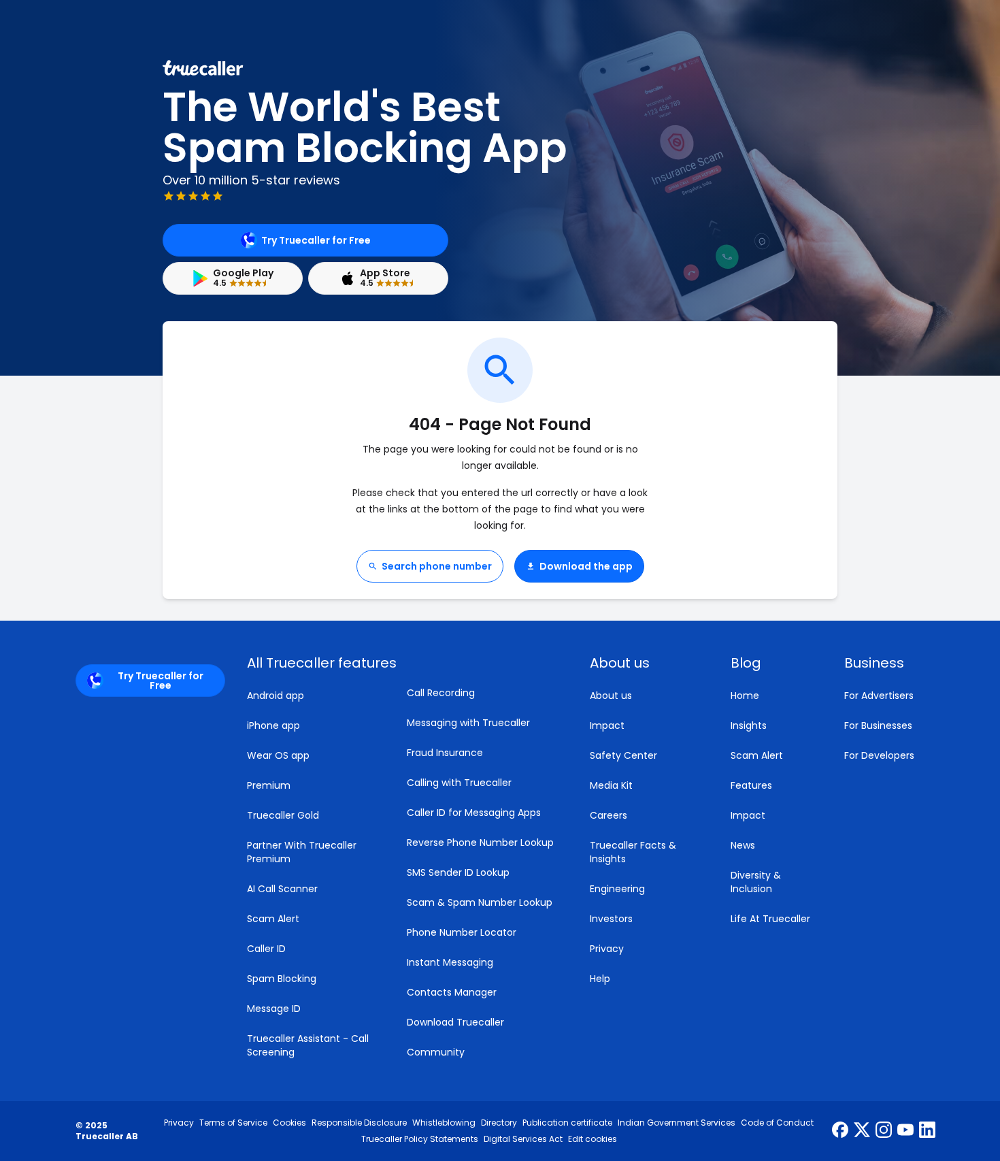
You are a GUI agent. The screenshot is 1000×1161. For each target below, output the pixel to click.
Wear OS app (278, 755)
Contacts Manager (452, 992)
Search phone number (437, 566)
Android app (275, 695)
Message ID (274, 1008)
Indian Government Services (676, 1122)
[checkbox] (644, 662)
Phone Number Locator (461, 932)
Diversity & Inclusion (756, 882)
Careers (608, 815)
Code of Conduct (777, 1122)
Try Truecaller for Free (316, 240)
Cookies (289, 1122)
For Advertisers (879, 695)
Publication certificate (567, 1122)
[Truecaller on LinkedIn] (927, 1131)
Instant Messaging (450, 962)
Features (751, 785)
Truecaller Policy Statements (419, 1139)
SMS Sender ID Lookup (458, 872)
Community (436, 1052)
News (743, 845)
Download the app (586, 566)
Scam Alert (273, 919)
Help (600, 978)
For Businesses (878, 725)
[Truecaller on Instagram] (884, 1131)
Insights (749, 725)
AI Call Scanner (282, 889)
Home (745, 695)
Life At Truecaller (770, 919)
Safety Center (623, 755)
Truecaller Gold (283, 815)
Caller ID (266, 948)
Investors (611, 919)
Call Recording (441, 693)
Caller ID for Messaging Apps (474, 812)
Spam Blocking (281, 978)
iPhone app (273, 725)
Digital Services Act (523, 1139)
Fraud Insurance (445, 752)
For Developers (879, 755)
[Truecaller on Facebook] (840, 1131)
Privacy (607, 948)
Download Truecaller (455, 1022)
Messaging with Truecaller (468, 723)
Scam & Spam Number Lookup (479, 902)
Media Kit (611, 785)
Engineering (617, 889)
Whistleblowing (444, 1122)
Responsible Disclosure (359, 1122)
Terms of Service (233, 1122)
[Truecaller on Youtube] (905, 1131)
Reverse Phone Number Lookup (480, 842)
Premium (268, 785)
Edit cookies (592, 1139)
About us (611, 695)
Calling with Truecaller (459, 782)
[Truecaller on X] (862, 1131)
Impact (607, 725)
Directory (499, 1122)
